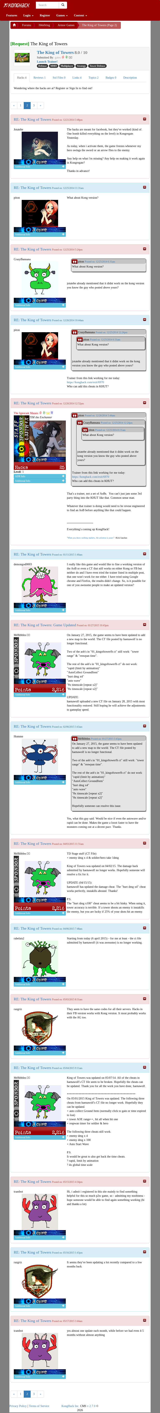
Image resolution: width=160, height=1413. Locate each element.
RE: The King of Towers (32, 119)
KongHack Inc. (70, 1406)
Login (27, 15)
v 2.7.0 (91, 1406)
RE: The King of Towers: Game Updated (45, 625)
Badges (111, 77)
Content (79, 15)
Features (11, 15)
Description (130, 77)
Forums (26, 25)
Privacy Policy (18, 1406)
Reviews (40, 77)
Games (61, 15)
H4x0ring (44, 25)
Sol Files (59, 77)
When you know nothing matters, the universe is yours (90, 538)
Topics (94, 77)
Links (76, 77)
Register (45, 15)
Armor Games (66, 25)
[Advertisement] (43, 34)
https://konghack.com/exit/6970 (85, 382)
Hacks (21, 77)
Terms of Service (39, 1406)
